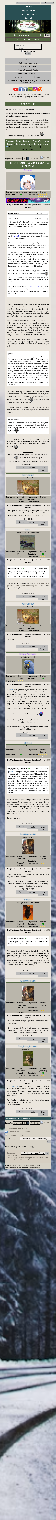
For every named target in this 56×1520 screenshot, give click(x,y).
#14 (48, 634)
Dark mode (21, 3)
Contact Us (11, 1153)
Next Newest (23, 1118)
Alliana (46, 461)
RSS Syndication (25, 1160)
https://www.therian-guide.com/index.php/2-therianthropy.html (28, 584)
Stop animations (33, 3)
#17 (48, 869)
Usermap (36, 1160)
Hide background (47, 3)
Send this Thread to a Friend (19, 1132)
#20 (48, 1081)
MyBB (16, 1165)
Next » (36, 159)
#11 (48, 204)
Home (29, 6)
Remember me (29, 51)
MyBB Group (34, 1165)
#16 (48, 760)
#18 (48, 930)
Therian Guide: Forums (18, 141)
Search (29, 18)
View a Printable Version (18, 1128)
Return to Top (24, 1157)
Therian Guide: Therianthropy (12, 1156)
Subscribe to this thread (17, 1135)
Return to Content (36, 1157)
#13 (48, 560)
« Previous (18, 159)
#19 (48, 1015)
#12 (48, 505)
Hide (47, 35)
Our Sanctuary (29, 14)
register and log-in (22, 94)
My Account (28, 10)
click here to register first (40, 122)
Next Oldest (11, 1118)
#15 (48, 684)
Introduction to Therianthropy (32, 144)
